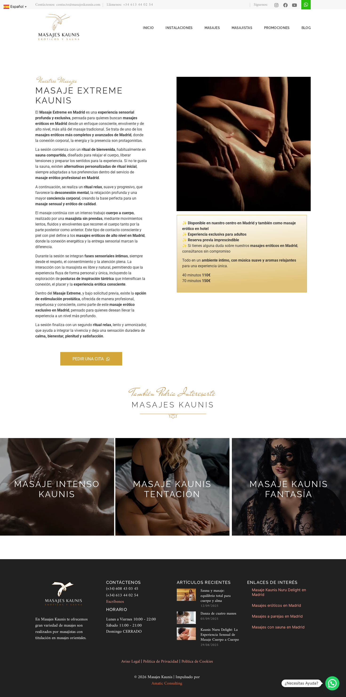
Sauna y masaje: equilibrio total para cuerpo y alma (216, 595)
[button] (332, 683)
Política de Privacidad (161, 661)
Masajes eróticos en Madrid (276, 605)
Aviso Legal (131, 661)
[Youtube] (294, 5)
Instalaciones (179, 27)
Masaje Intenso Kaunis (57, 489)
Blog (306, 27)
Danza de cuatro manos (218, 613)
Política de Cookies (197, 661)
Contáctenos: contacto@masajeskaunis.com (67, 4)
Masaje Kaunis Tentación (172, 489)
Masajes (212, 27)
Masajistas (242, 27)
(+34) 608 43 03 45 (122, 588)
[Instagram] (276, 5)
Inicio (148, 27)
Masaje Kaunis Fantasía (288, 489)
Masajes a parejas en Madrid (277, 616)
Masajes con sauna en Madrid (278, 627)
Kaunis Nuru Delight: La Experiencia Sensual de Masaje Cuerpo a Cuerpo (220, 635)
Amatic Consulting (167, 683)
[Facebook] (285, 5)
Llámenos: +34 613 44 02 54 (130, 4)
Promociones (277, 27)
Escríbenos (115, 601)
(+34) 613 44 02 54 (122, 595)
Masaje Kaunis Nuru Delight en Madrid (279, 592)
